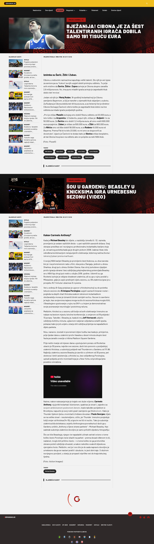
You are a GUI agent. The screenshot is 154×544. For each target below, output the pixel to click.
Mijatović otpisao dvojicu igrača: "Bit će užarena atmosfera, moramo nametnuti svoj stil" (31, 118)
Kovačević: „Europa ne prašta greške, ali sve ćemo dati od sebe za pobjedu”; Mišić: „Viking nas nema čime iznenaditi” (30, 75)
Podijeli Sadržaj (75, 20)
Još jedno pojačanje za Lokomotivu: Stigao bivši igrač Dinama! (30, 150)
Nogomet (27, 70)
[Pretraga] (147, 3)
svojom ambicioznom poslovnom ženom (61, 407)
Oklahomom (96, 411)
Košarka (27, 114)
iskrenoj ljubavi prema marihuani (58, 256)
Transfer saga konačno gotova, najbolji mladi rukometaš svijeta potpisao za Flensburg (30, 139)
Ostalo (26, 60)
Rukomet (27, 135)
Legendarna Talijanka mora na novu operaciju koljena (30, 86)
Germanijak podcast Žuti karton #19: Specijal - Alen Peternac (29, 96)
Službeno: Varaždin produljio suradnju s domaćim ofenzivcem (31, 129)
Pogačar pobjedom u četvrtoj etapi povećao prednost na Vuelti (31, 64)
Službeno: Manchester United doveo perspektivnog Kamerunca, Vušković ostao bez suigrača (29, 107)
